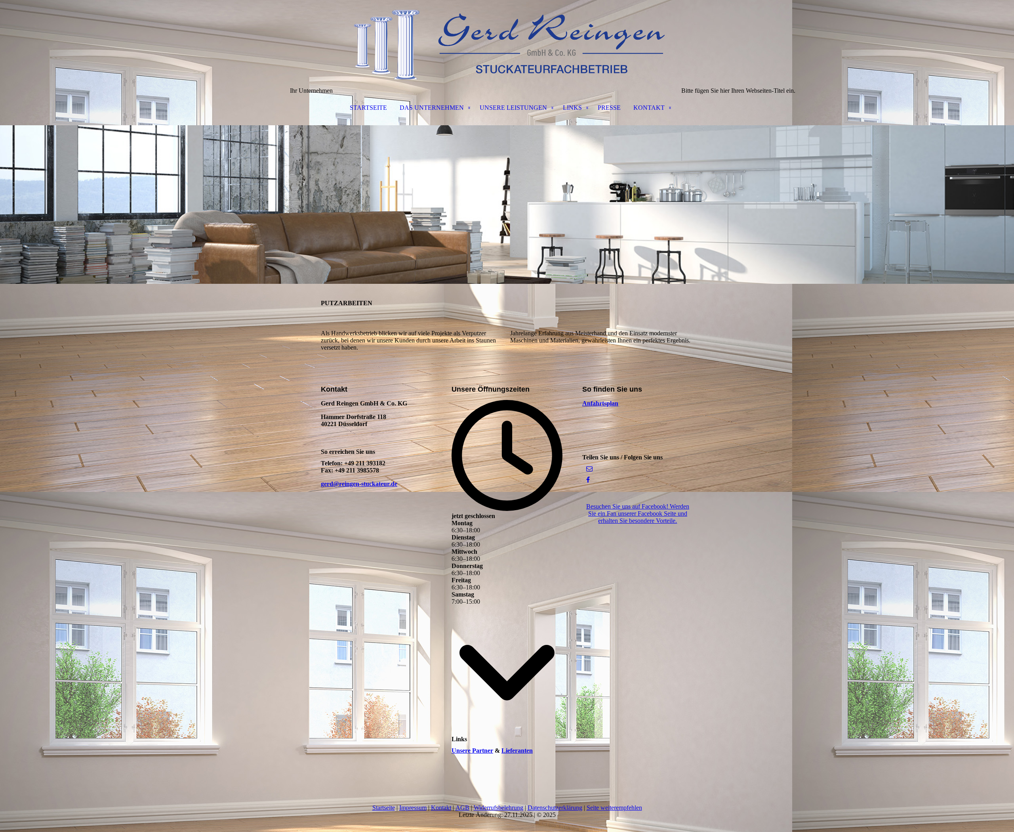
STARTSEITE (368, 107)
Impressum (413, 807)
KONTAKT (649, 107)
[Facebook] (588, 479)
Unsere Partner (472, 750)
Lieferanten (517, 750)
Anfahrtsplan (600, 403)
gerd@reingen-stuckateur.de (359, 483)
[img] (507, 39)
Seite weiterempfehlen (614, 807)
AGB (462, 807)
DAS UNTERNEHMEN (432, 107)
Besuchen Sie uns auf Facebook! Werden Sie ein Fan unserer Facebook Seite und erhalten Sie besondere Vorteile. (637, 513)
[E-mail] (589, 468)
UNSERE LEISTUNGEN (513, 107)
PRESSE (609, 107)
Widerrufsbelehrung (498, 807)
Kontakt (441, 807)
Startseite (383, 807)
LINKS (572, 107)
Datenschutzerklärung (555, 807)
